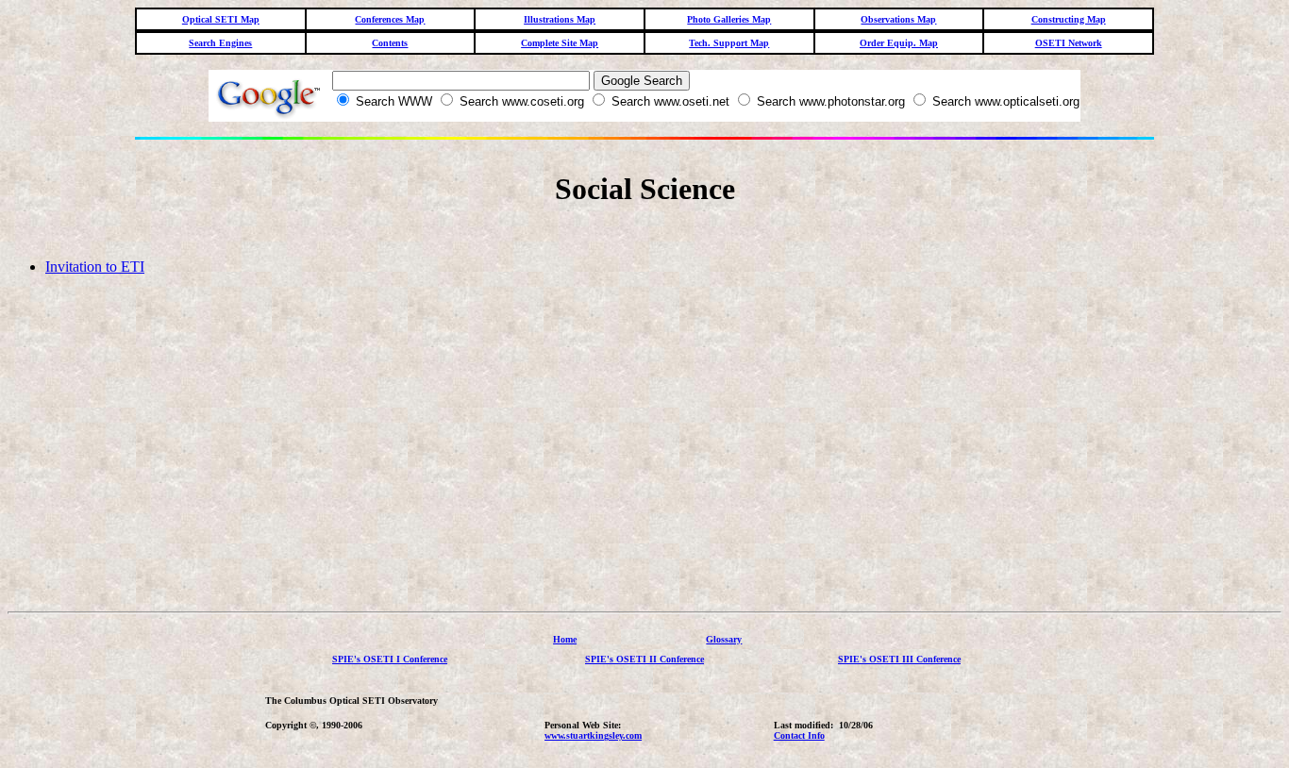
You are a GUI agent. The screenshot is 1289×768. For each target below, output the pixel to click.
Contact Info (799, 735)
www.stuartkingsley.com (593, 735)
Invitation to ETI (94, 267)
